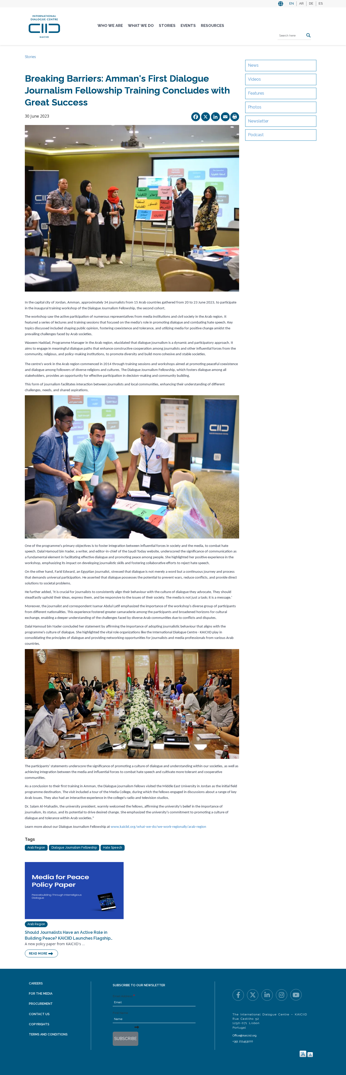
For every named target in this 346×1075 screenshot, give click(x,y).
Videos (254, 79)
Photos (254, 107)
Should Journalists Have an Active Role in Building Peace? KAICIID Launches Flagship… (68, 935)
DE (311, 3)
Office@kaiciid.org (245, 1035)
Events (188, 25)
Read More (38, 953)
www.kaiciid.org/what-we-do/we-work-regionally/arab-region (158, 827)
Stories (167, 25)
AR (301, 3)
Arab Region (36, 847)
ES (321, 3)
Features (256, 93)
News (253, 65)
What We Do (141, 25)
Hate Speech (112, 847)
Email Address (122, 996)
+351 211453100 (243, 1041)
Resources (212, 25)
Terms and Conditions (48, 1034)
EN (291, 3)
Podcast (256, 134)
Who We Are (110, 25)
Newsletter (258, 121)
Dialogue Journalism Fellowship (74, 847)
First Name (120, 1013)
